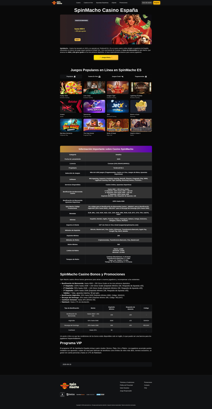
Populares (70, 76)
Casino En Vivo (93, 76)
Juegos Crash (116, 76)
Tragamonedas (139, 76)
